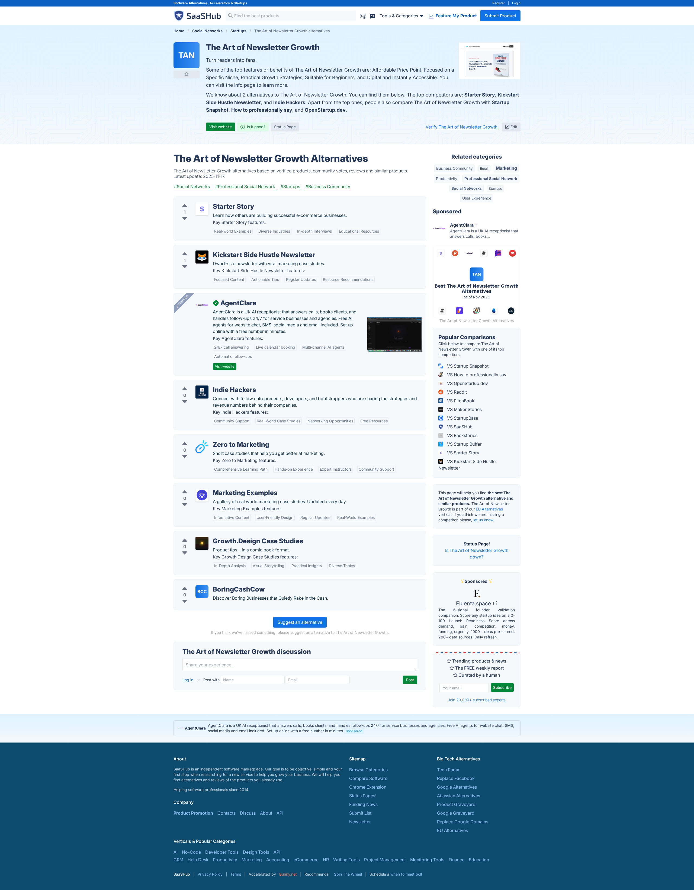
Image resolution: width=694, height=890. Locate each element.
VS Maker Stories (464, 409)
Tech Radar (448, 769)
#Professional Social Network (245, 186)
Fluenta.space (474, 603)
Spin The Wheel (348, 874)
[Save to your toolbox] (187, 74)
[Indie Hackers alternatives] (201, 392)
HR (326, 859)
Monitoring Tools (427, 859)
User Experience (476, 198)
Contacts (226, 813)
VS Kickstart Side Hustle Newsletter (467, 465)
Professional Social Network (490, 178)
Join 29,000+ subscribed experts (477, 700)
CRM (178, 859)
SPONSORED (182, 301)
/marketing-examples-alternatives (212, 486)
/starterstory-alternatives (203, 200)
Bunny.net (288, 874)
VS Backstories (461, 435)
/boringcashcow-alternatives (207, 583)
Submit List (360, 813)
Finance (456, 859)
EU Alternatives (489, 509)
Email (484, 168)
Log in (188, 679)
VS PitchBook (460, 400)
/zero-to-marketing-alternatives (210, 438)
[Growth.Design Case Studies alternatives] (201, 543)
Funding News (363, 804)
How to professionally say (261, 110)
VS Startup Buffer (464, 444)
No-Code (191, 852)
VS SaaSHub (459, 426)
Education (479, 859)
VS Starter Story (462, 452)
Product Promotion (193, 813)
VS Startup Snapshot (467, 366)
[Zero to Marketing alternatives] (201, 446)
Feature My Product (456, 15)
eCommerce (306, 859)
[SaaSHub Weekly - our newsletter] (363, 15)
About (266, 813)
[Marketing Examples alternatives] (201, 495)
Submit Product (500, 15)
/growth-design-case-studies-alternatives (220, 534)
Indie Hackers (289, 102)
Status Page (285, 126)
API (280, 813)
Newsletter (360, 821)
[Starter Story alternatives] (201, 208)
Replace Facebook (456, 778)
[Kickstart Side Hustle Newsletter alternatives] (201, 257)
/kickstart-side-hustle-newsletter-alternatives (223, 248)
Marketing (506, 168)
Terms (235, 874)
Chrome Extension (367, 787)
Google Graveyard (455, 813)
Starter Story (479, 95)
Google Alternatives (457, 787)
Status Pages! (362, 795)
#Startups (290, 186)
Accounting (277, 859)
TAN (186, 55)
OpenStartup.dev (325, 110)
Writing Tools (346, 859)
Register (498, 3)
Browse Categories (368, 769)
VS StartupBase (462, 418)
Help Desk (198, 859)
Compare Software (368, 778)
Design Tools (256, 852)
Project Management (385, 859)
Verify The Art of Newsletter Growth (461, 127)
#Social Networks (192, 186)
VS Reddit (456, 392)
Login (516, 3)
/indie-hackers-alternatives (205, 383)
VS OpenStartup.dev (467, 383)
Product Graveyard (456, 804)
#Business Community (328, 186)
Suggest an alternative (300, 622)
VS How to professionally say (476, 374)
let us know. (483, 520)
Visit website (220, 126)
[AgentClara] (201, 305)
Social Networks (466, 188)
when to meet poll (406, 874)
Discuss (248, 813)
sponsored (354, 731)
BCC (202, 591)
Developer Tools (222, 852)
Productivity (446, 178)
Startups (240, 3)
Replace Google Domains (462, 821)
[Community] (372, 15)
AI (176, 852)
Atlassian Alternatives (458, 795)
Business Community (454, 168)
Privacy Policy (210, 874)
